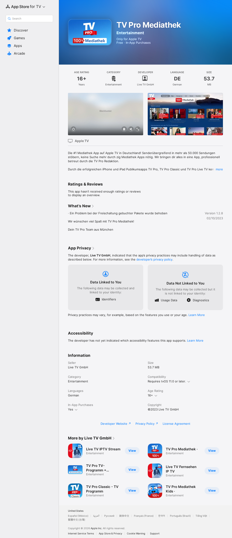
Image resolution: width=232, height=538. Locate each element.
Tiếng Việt (201, 516)
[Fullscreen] (137, 129)
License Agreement (176, 423)
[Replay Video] (73, 129)
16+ (150, 395)
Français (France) (144, 516)
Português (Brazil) (180, 516)
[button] (29, 30)
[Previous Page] (63, 114)
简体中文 (124, 516)
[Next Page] (227, 114)
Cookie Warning (136, 533)
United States (76, 511)
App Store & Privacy (110, 533)
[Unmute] (131, 129)
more (219, 169)
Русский (109, 516)
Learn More (196, 315)
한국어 (161, 516)
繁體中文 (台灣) (76, 520)
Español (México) (78, 516)
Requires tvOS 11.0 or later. (167, 381)
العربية (96, 516)
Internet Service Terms (81, 533)
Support (155, 533)
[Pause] (124, 129)
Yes (70, 409)
